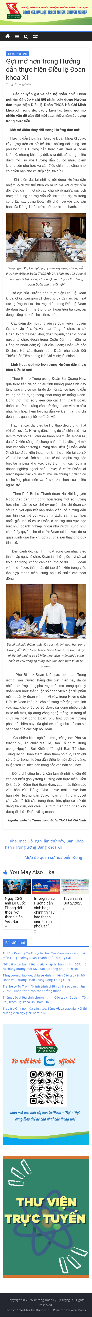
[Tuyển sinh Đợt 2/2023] (75, 882)
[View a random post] (35, 36)
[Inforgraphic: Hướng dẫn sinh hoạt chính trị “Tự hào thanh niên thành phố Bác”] (46, 882)
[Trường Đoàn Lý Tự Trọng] (7, 36)
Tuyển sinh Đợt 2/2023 (72, 900)
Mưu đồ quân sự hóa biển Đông (56, 857)
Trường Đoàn (23, 84)
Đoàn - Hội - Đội (17, 53)
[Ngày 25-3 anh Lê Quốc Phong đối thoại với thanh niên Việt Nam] (17, 882)
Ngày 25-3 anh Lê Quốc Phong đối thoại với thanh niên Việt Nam (15, 910)
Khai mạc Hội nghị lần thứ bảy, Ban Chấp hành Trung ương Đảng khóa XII (44, 844)
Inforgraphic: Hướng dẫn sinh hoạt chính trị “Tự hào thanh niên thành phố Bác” (45, 912)
